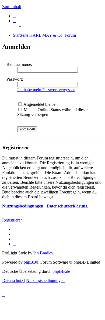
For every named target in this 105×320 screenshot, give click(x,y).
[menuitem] (14, 15)
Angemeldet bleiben (40, 104)
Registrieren (12, 220)
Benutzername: (19, 64)
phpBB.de (61, 271)
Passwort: (14, 79)
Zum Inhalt (11, 6)
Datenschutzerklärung (67, 206)
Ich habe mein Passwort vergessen (46, 89)
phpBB (30, 262)
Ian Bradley (43, 253)
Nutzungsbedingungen (22, 206)
